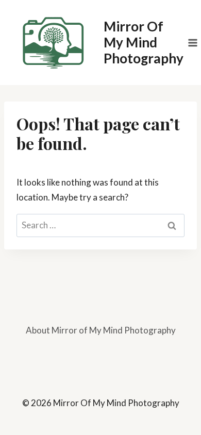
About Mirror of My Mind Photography (101, 330)
